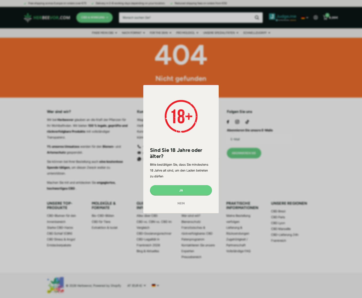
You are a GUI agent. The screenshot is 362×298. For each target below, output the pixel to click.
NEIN (181, 203)
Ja (181, 190)
